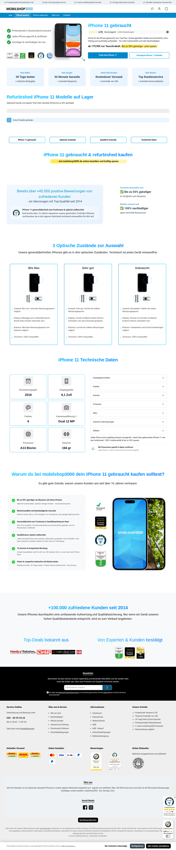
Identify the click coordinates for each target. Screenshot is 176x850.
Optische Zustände (68, 140)
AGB (105, 692)
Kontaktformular (27, 729)
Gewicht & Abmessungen (103, 422)
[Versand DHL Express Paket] (23, 755)
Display (96, 386)
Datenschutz (97, 717)
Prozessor (97, 404)
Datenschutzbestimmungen (68, 692)
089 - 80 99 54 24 (16, 717)
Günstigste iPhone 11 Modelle (149, 55)
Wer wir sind (56, 713)
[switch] (168, 836)
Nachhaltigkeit (57, 717)
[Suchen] (152, 8)
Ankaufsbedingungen (101, 732)
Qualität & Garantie (108, 140)
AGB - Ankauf (98, 728)
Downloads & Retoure (60, 728)
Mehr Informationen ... (69, 846)
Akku (95, 413)
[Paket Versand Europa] (35, 755)
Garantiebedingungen (60, 732)
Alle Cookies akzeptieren (158, 846)
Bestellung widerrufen (88, 820)
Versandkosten (45, 828)
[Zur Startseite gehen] (20, 8)
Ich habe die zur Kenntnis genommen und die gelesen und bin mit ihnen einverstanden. (87, 694)
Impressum (97, 713)
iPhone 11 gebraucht (27, 140)
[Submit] (107, 687)
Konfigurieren (137, 846)
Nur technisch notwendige (116, 846)
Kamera (96, 395)
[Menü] (172, 821)
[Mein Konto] (159, 8)
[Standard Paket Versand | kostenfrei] (12, 755)
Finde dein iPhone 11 (108, 55)
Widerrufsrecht (98, 721)
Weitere (96, 431)
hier (101, 833)
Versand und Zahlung (60, 724)
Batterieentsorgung (100, 736)
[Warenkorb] (166, 8)
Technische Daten (149, 140)
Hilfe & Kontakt (57, 721)
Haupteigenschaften (101, 378)
